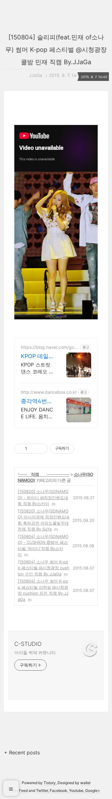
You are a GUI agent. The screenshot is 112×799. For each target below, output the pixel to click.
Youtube (76, 790)
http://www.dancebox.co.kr (49, 392)
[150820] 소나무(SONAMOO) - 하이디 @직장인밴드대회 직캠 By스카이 (43, 497)
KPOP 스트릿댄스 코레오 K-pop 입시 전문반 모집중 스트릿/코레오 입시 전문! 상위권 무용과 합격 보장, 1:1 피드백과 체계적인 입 (37, 368)
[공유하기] (33, 448)
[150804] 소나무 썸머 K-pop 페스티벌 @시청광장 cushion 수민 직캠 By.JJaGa (43, 567)
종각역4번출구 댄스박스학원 (37, 401)
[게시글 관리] (40, 448)
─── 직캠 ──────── (43, 474)
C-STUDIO (28, 644)
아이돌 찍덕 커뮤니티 (35, 652)
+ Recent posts (22, 752)
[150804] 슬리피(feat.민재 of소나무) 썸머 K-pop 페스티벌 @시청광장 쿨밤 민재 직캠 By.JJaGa (56, 49)
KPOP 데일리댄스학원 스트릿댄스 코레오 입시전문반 (35, 356)
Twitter (42, 790)
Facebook (58, 790)
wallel (85, 782)
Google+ (92, 790)
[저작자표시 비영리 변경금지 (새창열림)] (82, 448)
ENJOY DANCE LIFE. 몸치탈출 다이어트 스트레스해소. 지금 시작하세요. (37, 413)
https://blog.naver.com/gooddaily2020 (49, 347)
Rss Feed (20, 790)
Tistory (50, 782)
